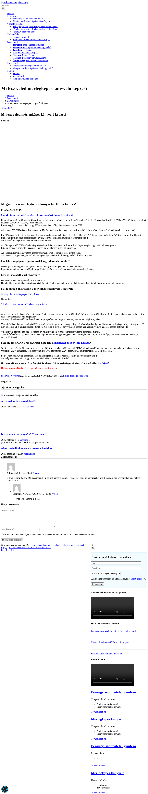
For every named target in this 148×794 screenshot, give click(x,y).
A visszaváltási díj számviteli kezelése (19, 401)
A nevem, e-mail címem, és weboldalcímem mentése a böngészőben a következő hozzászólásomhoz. (50, 534)
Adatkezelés (137, 579)
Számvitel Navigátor (10, 376)
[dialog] (4, 789)
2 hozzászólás (8, 108)
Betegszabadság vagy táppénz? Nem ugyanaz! (23, 434)
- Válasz (35, 473)
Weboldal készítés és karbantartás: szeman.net (30, 547)
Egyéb (4, 547)
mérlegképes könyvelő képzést (72, 342)
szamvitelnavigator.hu (40, 545)
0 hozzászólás (27, 406)
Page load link (7, 550)
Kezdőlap (56, 545)
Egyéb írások (69, 376)
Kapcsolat (79, 545)
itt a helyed (103, 363)
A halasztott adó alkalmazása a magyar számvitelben (26, 448)
